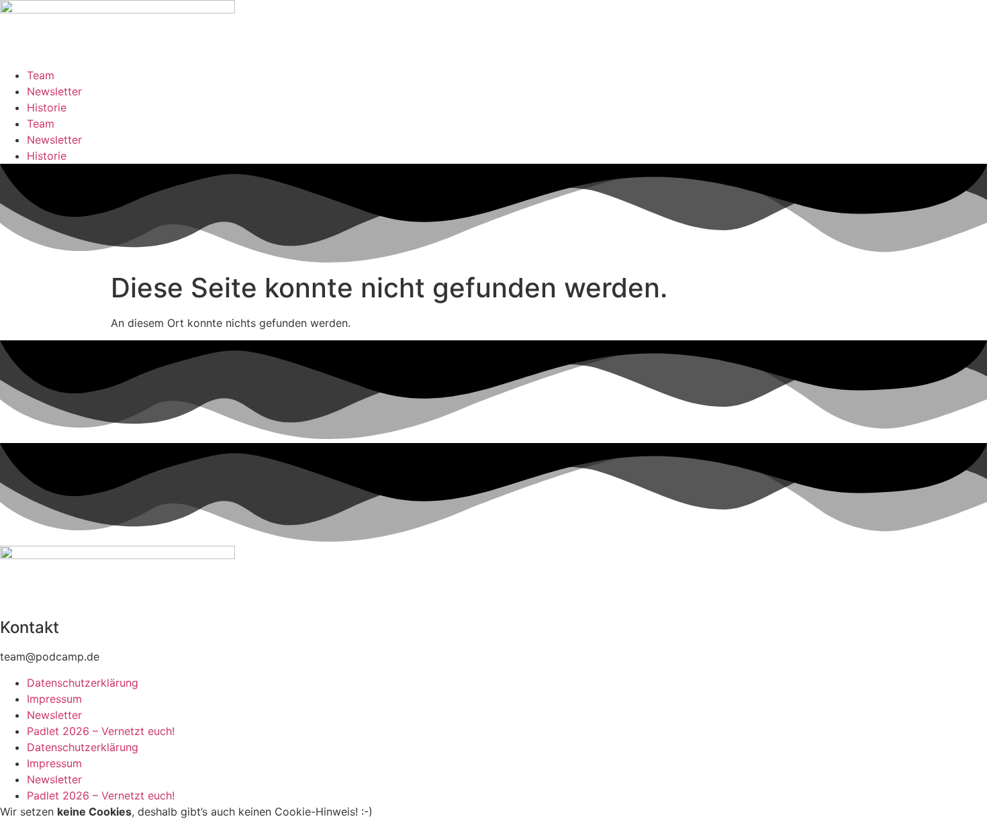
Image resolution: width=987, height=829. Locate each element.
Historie (46, 107)
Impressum (54, 698)
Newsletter (54, 91)
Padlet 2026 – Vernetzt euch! (101, 731)
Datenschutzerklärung (82, 682)
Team (40, 75)
